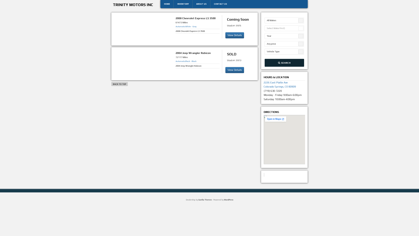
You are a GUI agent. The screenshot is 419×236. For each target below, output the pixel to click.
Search (285, 62)
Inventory (183, 4)
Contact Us (220, 4)
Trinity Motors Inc (133, 4)
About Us (201, 4)
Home (167, 4)
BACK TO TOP (119, 84)
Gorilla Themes (205, 200)
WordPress (228, 200)
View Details (235, 35)
